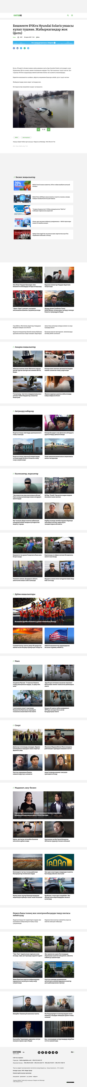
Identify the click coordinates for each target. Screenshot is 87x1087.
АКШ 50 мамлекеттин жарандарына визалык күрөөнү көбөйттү (57, 646)
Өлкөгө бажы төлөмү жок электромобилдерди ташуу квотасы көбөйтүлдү (41, 914)
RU (72, 1052)
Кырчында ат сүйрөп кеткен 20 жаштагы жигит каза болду (59, 556)
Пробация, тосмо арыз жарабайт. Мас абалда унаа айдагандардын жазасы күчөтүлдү (57, 897)
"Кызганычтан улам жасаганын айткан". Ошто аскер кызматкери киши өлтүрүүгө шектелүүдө (27, 496)
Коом (14, 37)
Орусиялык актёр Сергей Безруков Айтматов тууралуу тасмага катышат (57, 840)
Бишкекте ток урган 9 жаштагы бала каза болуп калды (27, 556)
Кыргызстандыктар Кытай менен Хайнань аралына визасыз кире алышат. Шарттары (27, 332)
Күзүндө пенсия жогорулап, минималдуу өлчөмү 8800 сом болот (59, 332)
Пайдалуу (35, 1076)
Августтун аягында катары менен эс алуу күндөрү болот (58, 326)
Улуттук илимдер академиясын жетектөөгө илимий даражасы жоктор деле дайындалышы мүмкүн (58, 981)
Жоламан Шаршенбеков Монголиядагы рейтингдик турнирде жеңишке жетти (58, 747)
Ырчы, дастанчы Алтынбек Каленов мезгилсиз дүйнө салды (25, 840)
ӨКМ (16, 137)
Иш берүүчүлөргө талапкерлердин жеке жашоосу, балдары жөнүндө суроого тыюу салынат (59, 1015)
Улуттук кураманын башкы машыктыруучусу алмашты (22, 773)
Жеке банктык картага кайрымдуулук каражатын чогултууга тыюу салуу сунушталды (26, 981)
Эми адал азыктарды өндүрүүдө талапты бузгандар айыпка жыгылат (59, 873)
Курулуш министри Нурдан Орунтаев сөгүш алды (57, 285)
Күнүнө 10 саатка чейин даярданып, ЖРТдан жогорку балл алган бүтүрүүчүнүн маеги (57, 709)
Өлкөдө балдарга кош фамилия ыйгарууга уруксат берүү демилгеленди (59, 433)
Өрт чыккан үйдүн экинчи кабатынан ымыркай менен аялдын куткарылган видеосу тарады (26, 522)
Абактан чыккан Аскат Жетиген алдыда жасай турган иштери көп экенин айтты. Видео (27, 370)
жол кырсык (26, 137)
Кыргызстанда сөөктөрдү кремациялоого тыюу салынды (27, 433)
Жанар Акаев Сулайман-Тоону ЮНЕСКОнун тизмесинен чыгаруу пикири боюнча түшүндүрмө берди (59, 310)
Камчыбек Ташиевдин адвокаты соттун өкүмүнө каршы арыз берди (26, 1040)
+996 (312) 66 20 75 (37, 1060)
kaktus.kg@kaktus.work (25, 1060)
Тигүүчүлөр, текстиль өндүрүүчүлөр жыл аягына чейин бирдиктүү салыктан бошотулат (27, 395)
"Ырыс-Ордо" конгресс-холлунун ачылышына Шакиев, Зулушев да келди (26, 309)
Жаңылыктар (16, 1076)
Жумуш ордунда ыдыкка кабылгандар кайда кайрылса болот (58, 394)
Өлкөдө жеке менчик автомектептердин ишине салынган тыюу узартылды (59, 369)
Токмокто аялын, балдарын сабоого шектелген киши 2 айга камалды (25, 579)
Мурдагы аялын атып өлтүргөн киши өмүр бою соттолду (59, 579)
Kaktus (38, 37)
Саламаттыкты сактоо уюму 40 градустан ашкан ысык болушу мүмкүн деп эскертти (27, 646)
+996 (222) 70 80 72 (49, 1062)
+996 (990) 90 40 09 (28, 1062)
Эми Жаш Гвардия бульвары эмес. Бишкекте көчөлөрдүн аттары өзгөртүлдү (27, 285)
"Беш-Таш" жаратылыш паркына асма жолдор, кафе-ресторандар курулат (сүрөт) (27, 955)
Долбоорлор (23, 1076)
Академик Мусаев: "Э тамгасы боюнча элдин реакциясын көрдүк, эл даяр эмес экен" (26, 684)
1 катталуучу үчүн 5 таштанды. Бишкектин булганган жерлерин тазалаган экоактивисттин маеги (24, 709)
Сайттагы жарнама (18, 1057)
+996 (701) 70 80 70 (60, 1062)
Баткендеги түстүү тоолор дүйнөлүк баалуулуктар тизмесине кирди (25, 873)
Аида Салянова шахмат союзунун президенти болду (56, 773)
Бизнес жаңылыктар (25, 177)
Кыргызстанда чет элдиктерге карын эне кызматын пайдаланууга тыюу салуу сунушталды (27, 921)
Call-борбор (29, 1076)
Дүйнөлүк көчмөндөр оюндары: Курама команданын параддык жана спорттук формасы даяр (26, 748)
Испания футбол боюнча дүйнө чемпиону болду (35, 622)
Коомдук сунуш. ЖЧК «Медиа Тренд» (22, 1070)
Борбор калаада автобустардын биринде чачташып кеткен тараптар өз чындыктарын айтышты (59, 522)
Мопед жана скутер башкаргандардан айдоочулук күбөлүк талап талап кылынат (27, 896)
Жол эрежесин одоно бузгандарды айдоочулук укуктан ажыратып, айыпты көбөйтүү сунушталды (59, 955)
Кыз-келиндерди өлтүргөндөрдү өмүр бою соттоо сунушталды (59, 1040)
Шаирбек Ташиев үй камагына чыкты (26, 1014)
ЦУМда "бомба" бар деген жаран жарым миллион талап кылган (58, 496)
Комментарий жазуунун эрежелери (22, 1073)
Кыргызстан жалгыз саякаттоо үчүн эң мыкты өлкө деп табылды (58, 920)
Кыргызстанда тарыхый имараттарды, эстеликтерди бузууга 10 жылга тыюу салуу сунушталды (26, 458)
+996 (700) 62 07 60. (50, 141)
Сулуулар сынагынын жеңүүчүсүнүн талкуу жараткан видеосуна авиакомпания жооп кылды (38, 814)
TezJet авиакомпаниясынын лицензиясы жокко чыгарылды (59, 457)
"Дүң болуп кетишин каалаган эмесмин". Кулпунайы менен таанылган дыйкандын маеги (59, 684)
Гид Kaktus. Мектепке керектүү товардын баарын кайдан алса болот (27, 326)
